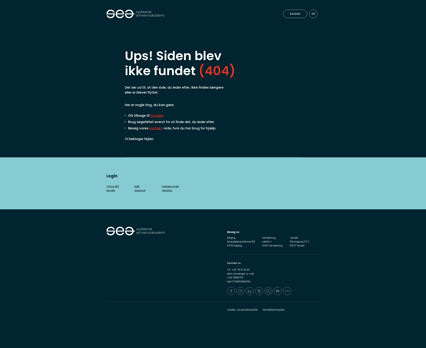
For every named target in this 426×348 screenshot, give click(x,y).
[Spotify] (278, 291)
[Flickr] (287, 291)
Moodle (110, 190)
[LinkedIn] (250, 291)
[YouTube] (268, 291)
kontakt (155, 128)
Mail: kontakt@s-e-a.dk (240, 273)
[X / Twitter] (259, 291)
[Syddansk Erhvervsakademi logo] (158, 14)
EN (313, 14)
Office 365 (112, 186)
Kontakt (295, 14)
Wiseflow (167, 190)
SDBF (137, 186)
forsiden (157, 115)
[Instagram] (240, 291)
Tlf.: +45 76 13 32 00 (238, 269)
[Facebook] (231, 291)
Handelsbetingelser (274, 309)
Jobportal (139, 190)
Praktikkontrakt (170, 186)
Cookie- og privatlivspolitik (242, 309)
